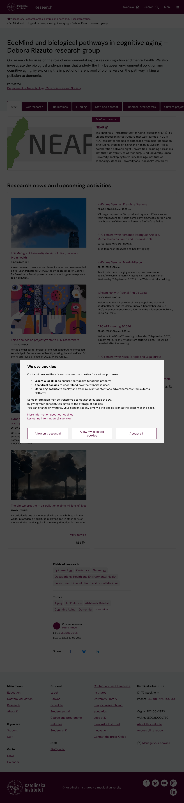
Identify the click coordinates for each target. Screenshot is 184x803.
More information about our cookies (50, 414)
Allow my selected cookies (92, 433)
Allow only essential (48, 433)
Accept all (136, 433)
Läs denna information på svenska (49, 418)
